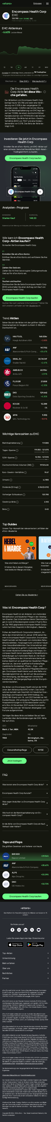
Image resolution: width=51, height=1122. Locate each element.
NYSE (41, 750)
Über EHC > (24, 81)
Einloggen (37, 3)
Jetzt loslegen (14, 761)
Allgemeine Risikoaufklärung (11, 1075)
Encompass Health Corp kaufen (25, 158)
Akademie (33, 306)
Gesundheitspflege (17, 750)
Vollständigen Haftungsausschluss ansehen (29, 1063)
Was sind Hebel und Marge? (17, 563)
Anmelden (5, 73)
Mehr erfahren (10, 586)
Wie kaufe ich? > (39, 81)
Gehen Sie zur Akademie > (27, 595)
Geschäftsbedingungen (28, 1075)
